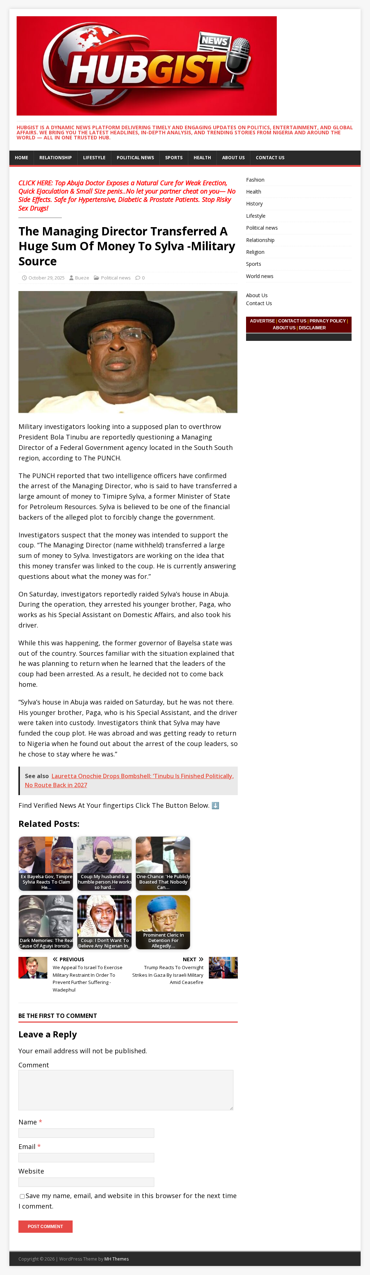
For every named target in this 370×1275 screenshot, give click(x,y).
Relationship (55, 158)
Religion (255, 251)
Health (202, 158)
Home (21, 158)
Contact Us (270, 158)
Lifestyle (94, 158)
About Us (233, 158)
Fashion (255, 179)
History (254, 203)
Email (27, 1146)
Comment (33, 1065)
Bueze (82, 277)
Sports (173, 158)
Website (31, 1171)
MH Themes (116, 1259)
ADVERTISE (262, 321)
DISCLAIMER (312, 327)
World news (260, 276)
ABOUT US (284, 327)
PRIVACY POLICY (328, 321)
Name (28, 1122)
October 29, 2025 (47, 277)
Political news (135, 158)
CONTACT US (292, 321)
